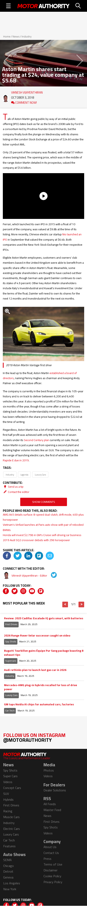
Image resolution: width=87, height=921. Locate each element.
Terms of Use (53, 864)
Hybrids (8, 799)
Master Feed (52, 810)
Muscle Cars (11, 817)
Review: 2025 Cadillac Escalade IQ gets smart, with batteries (43, 618)
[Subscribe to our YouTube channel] (32, 591)
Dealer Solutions (55, 790)
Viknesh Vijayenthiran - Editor (30, 575)
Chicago (8, 866)
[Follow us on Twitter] (15, 591)
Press (47, 859)
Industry (27, 36)
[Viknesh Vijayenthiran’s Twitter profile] (51, 575)
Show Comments (43, 501)
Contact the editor (18, 492)
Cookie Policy (52, 876)
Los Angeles (11, 883)
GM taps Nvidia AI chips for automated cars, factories (39, 704)
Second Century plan (36, 440)
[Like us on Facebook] (6, 591)
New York (9, 889)
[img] (7, 556)
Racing (7, 811)
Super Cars (10, 776)
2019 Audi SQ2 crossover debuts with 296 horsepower (36, 540)
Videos (7, 782)
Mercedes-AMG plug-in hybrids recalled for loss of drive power (40, 687)
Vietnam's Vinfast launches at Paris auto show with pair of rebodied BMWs (43, 527)
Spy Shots (10, 641)
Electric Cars (11, 829)
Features (9, 846)
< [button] (65, 604)
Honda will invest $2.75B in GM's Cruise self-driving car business (42, 535)
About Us (50, 847)
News (16, 36)
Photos (49, 770)
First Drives (11, 624)
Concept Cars (12, 788)
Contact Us (51, 853)
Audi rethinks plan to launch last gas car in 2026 (35, 670)
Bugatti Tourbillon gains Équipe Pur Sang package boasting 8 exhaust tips (43, 653)
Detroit (8, 871)
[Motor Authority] (43, 6)
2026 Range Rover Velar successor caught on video (37, 636)
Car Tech (10, 710)
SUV (6, 794)
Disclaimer (50, 870)
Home (7, 36)
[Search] (78, 6)
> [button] (81, 604)
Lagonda (24, 474)
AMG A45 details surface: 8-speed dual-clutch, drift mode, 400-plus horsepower (43, 517)
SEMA (7, 860)
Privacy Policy (53, 882)
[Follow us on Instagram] (23, 591)
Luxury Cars (40, 474)
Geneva (8, 877)
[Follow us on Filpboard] (41, 591)
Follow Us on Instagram (34, 737)
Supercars (10, 660)
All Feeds (50, 804)
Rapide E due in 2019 (16, 460)
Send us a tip (15, 486)
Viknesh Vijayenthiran (27, 92)
